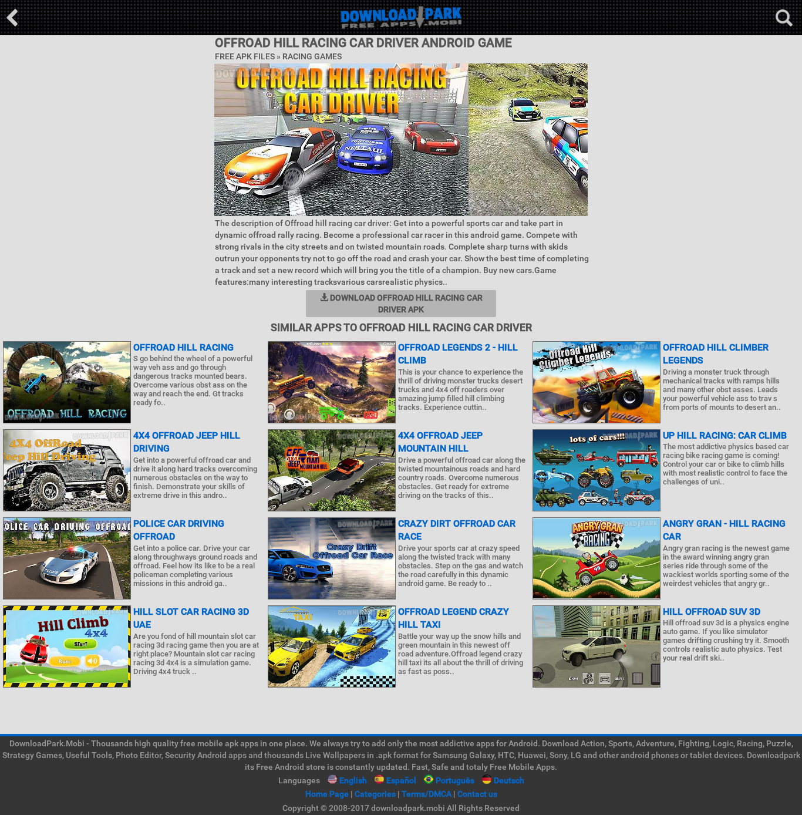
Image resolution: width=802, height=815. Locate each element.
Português (455, 780)
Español (401, 780)
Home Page (327, 794)
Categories (375, 794)
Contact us (477, 794)
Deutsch (509, 780)
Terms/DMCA (426, 794)
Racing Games (312, 56)
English (353, 780)
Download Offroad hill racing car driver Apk (405, 303)
